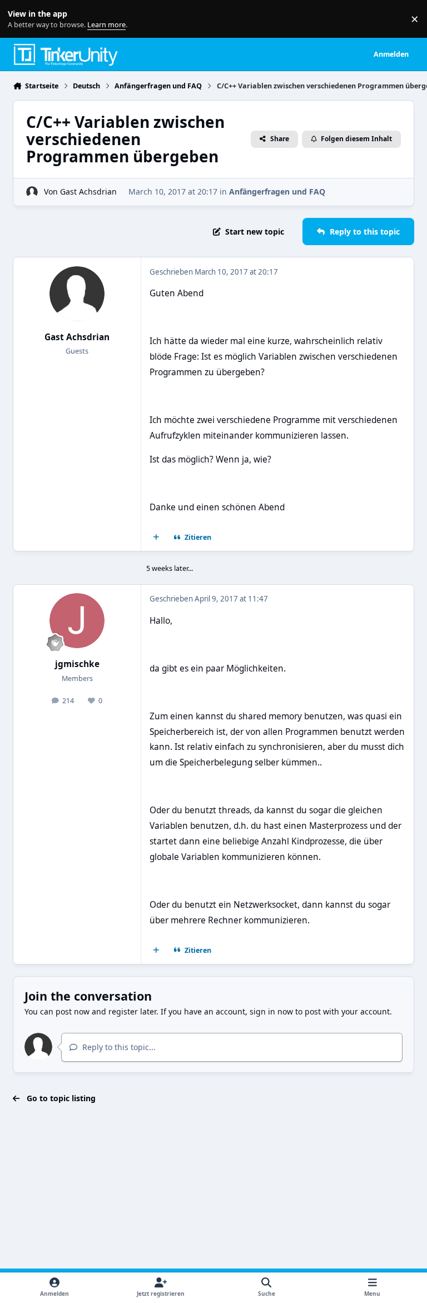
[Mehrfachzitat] (156, 537)
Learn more (21, 19)
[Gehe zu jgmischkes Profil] (77, 620)
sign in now (271, 1011)
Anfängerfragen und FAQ (277, 191)
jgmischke (77, 664)
